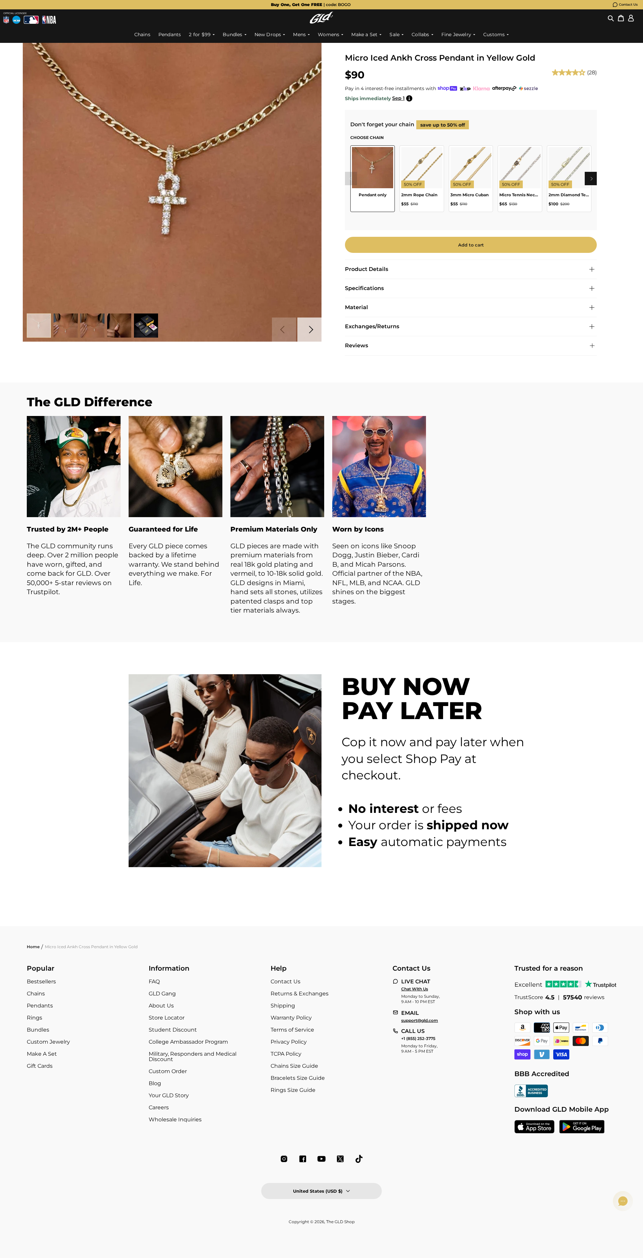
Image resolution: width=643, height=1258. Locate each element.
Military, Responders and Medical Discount (192, 1056)
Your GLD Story (169, 1095)
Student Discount (173, 1030)
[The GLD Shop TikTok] (359, 1159)
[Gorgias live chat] (623, 1201)
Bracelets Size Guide (298, 1078)
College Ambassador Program (188, 1042)
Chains (36, 993)
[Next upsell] (591, 178)
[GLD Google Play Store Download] (581, 1127)
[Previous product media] (284, 330)
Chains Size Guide (294, 1066)
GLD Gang (162, 993)
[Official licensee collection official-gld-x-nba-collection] (49, 20)
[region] (470, 181)
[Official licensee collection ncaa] (16, 20)
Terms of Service (292, 1030)
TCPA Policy (286, 1054)
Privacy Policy (289, 1042)
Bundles (38, 1030)
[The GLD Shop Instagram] (284, 1159)
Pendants (40, 1005)
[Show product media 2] (66, 325)
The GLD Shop (340, 1221)
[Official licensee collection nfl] (6, 20)
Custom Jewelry (48, 1042)
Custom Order (168, 1071)
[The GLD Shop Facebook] (302, 1159)
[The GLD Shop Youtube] (321, 1159)
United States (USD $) (318, 1191)
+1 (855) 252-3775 (418, 1039)
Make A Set (42, 1054)
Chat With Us (414, 989)
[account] (631, 17)
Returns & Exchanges (300, 993)
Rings (34, 1018)
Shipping (283, 1005)
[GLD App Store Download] (534, 1127)
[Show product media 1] (39, 325)
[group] (311, 4)
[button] (611, 17)
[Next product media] (309, 330)
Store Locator (167, 1018)
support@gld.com (419, 1021)
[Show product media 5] (146, 325)
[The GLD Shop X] (340, 1159)
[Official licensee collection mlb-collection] (31, 20)
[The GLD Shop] (321, 17)
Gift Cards (40, 1066)
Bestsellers (41, 981)
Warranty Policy (291, 1018)
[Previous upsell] (350, 178)
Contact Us (628, 4)
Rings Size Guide (293, 1090)
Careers (159, 1107)
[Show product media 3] (92, 325)
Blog (155, 1083)
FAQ (154, 981)
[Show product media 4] (119, 325)
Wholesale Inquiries (175, 1119)
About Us (161, 1005)
